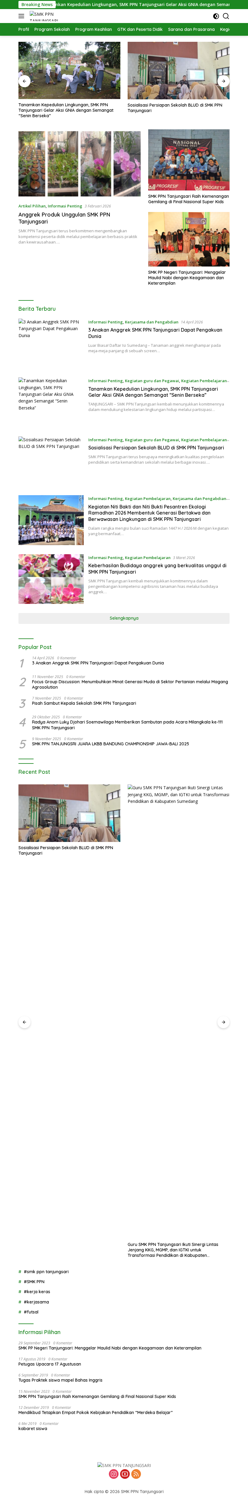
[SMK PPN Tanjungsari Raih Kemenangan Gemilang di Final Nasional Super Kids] (189, 159)
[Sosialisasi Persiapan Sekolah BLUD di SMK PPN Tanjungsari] (69, 70)
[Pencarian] (226, 16)
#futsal (31, 1312)
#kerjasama (36, 1302)
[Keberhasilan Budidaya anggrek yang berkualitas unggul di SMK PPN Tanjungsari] (51, 579)
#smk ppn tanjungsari (46, 1271)
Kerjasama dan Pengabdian (151, 322)
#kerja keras (37, 1291)
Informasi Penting (65, 206)
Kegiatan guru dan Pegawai (152, 380)
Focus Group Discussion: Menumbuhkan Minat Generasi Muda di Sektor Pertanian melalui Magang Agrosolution (130, 684)
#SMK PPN (34, 1281)
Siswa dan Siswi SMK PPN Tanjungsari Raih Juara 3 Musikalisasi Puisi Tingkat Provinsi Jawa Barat (177, 850)
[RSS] (136, 1474)
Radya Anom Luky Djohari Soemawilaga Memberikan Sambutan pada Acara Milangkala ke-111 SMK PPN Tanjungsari (127, 724)
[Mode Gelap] (216, 16)
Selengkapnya (124, 618)
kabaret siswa (32, 1428)
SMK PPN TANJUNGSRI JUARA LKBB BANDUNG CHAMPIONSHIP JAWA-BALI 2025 (110, 744)
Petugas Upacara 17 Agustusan (49, 1364)
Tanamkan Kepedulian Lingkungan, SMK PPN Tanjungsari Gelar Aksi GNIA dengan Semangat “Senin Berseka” (121, 4)
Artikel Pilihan (32, 206)
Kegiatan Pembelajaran (204, 380)
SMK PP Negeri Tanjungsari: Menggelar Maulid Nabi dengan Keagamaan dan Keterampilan (187, 278)
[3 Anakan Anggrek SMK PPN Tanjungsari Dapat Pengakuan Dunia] (51, 343)
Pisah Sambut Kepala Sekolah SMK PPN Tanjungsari (84, 703)
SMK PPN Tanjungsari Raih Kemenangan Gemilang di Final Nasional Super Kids (188, 199)
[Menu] (22, 16)
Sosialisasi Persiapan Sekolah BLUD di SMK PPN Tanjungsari (65, 107)
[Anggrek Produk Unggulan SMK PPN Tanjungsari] (79, 163)
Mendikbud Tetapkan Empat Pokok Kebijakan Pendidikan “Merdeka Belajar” (95, 1412)
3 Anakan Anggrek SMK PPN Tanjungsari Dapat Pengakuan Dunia (98, 663)
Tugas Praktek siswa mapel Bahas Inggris (60, 1380)
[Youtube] (125, 1474)
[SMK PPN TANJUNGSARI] (50, 16)
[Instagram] (114, 1474)
